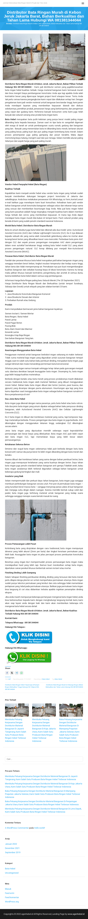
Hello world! (39, 828)
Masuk (8, 889)
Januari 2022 (11, 844)
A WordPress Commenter (17, 828)
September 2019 (12, 852)
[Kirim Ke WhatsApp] (21, 673)
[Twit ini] (12, 673)
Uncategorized (11, 873)
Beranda (9, 23)
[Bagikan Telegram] (17, 673)
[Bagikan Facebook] (7, 673)
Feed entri (9, 893)
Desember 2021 (12, 848)
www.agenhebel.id (76, 914)
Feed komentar (12, 897)
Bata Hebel (46, 679)
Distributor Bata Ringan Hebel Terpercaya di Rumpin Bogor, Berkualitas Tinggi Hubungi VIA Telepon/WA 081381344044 (22, 687)
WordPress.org (12, 901)
